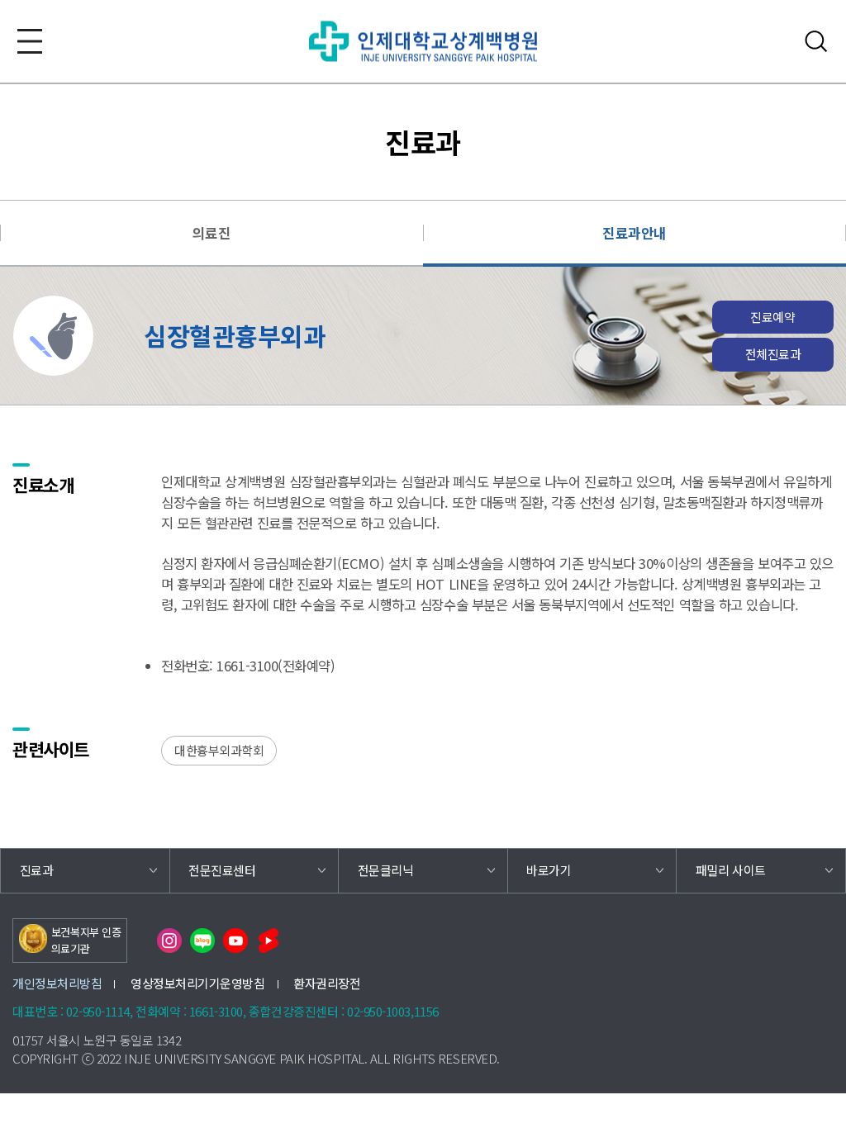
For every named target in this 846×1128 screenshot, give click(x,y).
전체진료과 (773, 354)
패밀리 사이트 (731, 870)
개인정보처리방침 (57, 983)
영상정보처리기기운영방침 (198, 983)
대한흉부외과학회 (219, 750)
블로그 (202, 940)
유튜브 (235, 940)
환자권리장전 (326, 983)
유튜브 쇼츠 (268, 940)
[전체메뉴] (29, 41)
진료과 (37, 870)
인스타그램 (169, 940)
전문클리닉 (386, 870)
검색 (816, 41)
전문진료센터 (221, 870)
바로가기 (548, 870)
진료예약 (772, 316)
